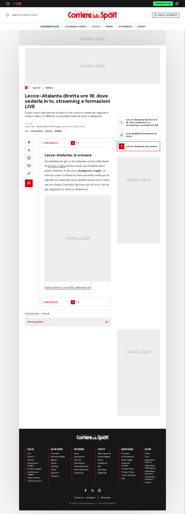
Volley (54, 469)
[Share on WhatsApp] (29, 158)
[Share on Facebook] (29, 142)
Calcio (96, 26)
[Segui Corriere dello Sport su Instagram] (99, 490)
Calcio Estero (33, 477)
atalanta (36, 131)
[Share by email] (29, 166)
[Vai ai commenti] (29, 183)
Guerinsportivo (81, 466)
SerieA (58, 131)
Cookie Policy (127, 468)
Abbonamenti (104, 453)
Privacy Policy (127, 472)
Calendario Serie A (76, 26)
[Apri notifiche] (7, 15)
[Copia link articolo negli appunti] (29, 173)
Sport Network (81, 469)
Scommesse (125, 26)
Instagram (90, 497)
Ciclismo (55, 476)
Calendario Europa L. (150, 472)
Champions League (32, 464)
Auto (76, 453)
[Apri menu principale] (8, 4)
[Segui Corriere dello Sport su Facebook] (85, 490)
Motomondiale (58, 456)
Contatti (125, 453)
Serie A (49, 88)
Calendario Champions (150, 466)
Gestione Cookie (125, 464)
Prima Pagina (104, 456)
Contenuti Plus (49, 26)
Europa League (57, 165)
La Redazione (127, 456)
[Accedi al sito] (177, 4)
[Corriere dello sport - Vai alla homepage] (92, 15)
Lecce (48, 131)
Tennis (109, 26)
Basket (54, 460)
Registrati (102, 472)
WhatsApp (106, 497)
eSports (55, 472)
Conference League (32, 473)
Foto (147, 456)
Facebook (79, 497)
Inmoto (77, 460)
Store (100, 460)
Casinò (141, 26)
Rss (99, 466)
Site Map (102, 469)
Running (54, 466)
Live (18, 3)
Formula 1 (55, 453)
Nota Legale (127, 460)
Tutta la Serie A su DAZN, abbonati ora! (68, 287)
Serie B (30, 460)
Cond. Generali (128, 475)
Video (147, 453)
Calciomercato (34, 481)
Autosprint (79, 456)
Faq (123, 478)
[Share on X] (29, 150)
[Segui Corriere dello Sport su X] (92, 490)
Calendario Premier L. (150, 478)
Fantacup (78, 472)
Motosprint (79, 463)
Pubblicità (102, 463)
